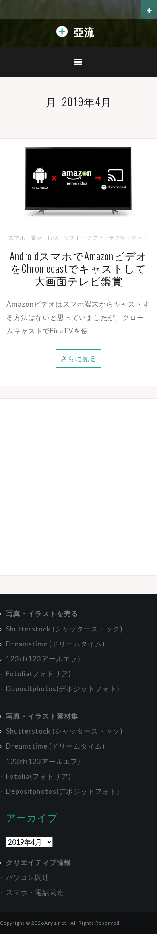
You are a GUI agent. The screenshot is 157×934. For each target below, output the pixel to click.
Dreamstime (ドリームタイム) (55, 643)
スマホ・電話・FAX (33, 237)
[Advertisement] (78, 487)
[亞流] (62, 33)
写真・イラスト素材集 (42, 716)
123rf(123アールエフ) (43, 658)
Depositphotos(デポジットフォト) (63, 688)
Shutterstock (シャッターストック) (64, 629)
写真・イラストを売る (42, 613)
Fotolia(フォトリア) (38, 673)
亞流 (84, 31)
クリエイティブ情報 (38, 862)
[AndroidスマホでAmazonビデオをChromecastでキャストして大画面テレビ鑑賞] (78, 182)
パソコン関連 (28, 877)
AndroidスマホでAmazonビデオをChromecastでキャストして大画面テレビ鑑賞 (78, 268)
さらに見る (78, 358)
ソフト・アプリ (83, 237)
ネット (140, 237)
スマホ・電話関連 (35, 892)
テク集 (117, 237)
